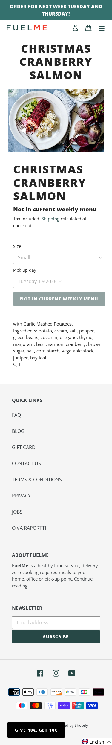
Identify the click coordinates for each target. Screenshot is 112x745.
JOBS (17, 512)
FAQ (16, 415)
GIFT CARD (24, 447)
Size (17, 246)
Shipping (50, 219)
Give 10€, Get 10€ (36, 730)
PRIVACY (21, 495)
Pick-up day (24, 270)
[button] (97, 741)
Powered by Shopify (70, 725)
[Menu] (101, 27)
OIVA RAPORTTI (29, 528)
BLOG (18, 431)
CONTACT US (26, 463)
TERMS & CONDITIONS (37, 479)
